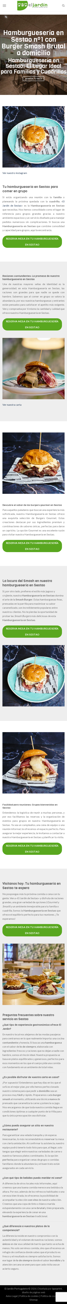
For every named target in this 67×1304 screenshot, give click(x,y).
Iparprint (57, 1288)
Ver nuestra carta (11, 404)
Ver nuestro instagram (14, 172)
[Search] (63, 6)
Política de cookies (29, 1296)
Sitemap (33, 1299)
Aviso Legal (11, 1296)
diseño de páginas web (33, 1292)
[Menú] (4, 5)
